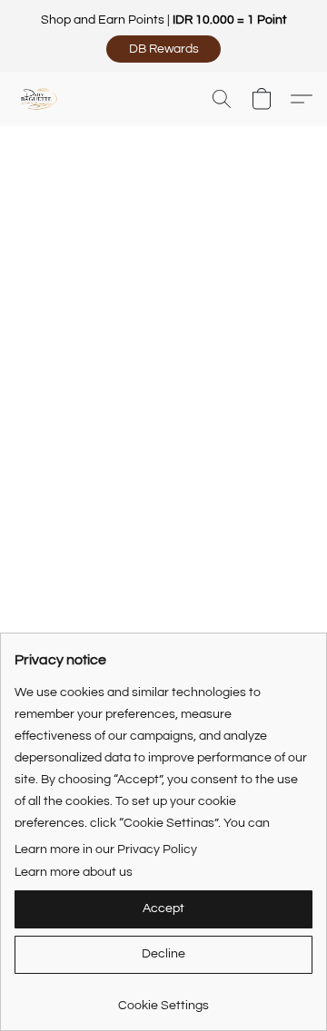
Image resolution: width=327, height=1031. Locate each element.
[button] (163, 49)
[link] (163, 998)
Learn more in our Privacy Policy (106, 849)
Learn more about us (74, 872)
